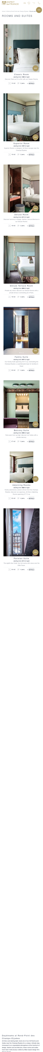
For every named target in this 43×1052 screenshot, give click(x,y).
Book (39, 9)
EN (25, 3)
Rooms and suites (34, 11)
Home (3, 11)
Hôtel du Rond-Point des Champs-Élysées (17, 11)
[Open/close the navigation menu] (34, 3)
